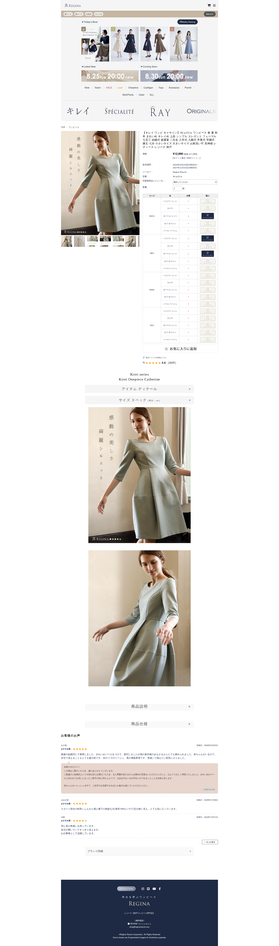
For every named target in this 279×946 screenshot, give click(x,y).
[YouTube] (154, 888)
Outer (141, 94)
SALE (109, 87)
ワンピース (74, 127)
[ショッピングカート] (209, 5)
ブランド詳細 (95, 851)
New (87, 87)
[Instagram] (143, 888)
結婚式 (88, 14)
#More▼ (209, 14)
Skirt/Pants (128, 94)
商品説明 (139, 706)
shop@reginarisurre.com (139, 926)
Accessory (174, 87)
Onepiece (133, 87)
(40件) (172, 362)
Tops (160, 87)
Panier (188, 87)
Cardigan (148, 87)
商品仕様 (139, 723)
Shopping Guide (126, 888)
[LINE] (148, 888)
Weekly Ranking (188, 21)
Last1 (120, 87)
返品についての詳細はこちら (156, 357)
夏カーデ (78, 14)
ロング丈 (98, 14)
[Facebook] (160, 888)
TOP (63, 127)
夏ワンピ (68, 14)
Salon (98, 87)
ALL (152, 94)
